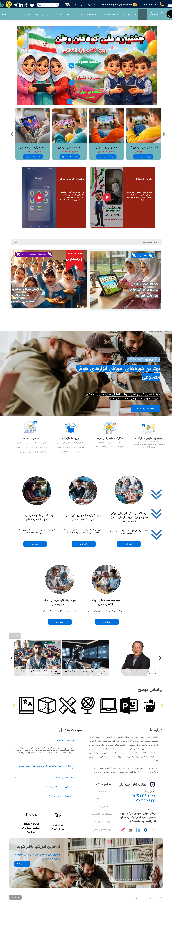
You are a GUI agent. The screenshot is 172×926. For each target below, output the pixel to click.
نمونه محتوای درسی (102, 829)
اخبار (49, 14)
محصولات (91, 14)
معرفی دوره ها (74, 14)
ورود (93, 5)
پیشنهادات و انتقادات (102, 814)
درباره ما (102, 791)
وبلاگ (58, 14)
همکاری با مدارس (109, 14)
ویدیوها (39, 14)
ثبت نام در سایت (81, 5)
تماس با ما (8, 14)
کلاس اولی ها (129, 14)
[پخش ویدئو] (106, 197)
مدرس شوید (102, 806)
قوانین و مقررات (102, 822)
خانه (142, 14)
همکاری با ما (24, 14)
